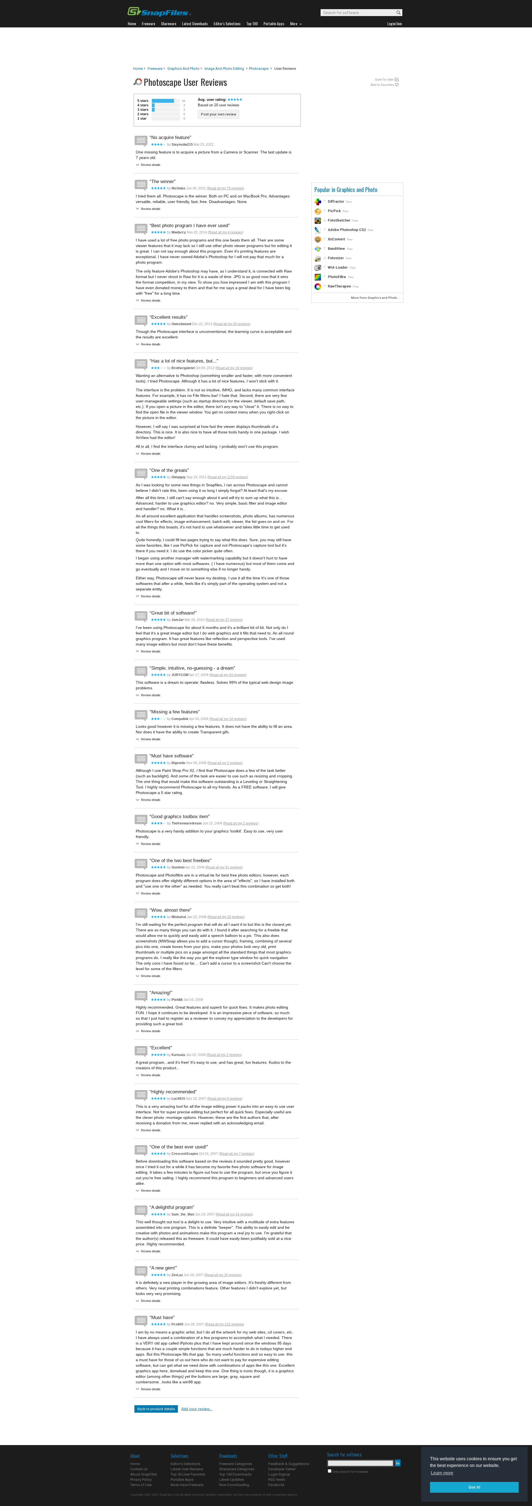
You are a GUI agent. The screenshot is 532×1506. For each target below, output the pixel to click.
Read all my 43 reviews (227, 675)
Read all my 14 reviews (227, 719)
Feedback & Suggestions (288, 1464)
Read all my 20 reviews (231, 324)
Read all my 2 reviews (225, 763)
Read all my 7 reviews (236, 1154)
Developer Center (282, 1469)
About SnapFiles (143, 1474)
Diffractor (336, 201)
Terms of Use (141, 1485)
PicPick (334, 211)
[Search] (396, 13)
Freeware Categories (235, 1464)
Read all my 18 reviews (234, 368)
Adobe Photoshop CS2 (347, 230)
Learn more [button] (442, 1473)
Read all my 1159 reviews (227, 477)
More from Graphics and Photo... (375, 298)
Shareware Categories (236, 1469)
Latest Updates (231, 1479)
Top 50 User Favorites (188, 1474)
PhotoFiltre (337, 277)
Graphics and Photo (183, 68)
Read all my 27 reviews (224, 620)
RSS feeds (276, 1479)
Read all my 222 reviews (224, 1324)
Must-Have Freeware (187, 1485)
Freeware (155, 68)
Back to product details (156, 1409)
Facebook (276, 1485)
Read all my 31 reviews (224, 867)
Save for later (384, 79)
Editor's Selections (185, 1464)
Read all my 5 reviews (224, 1099)
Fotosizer (336, 258)
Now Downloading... (235, 1485)
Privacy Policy (141, 1479)
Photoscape (258, 68)
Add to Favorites (382, 85)
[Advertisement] (266, 46)
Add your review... (197, 1409)
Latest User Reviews (187, 1469)
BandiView (336, 248)
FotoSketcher (339, 220)
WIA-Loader (338, 267)
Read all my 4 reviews (225, 232)
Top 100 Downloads (235, 1474)
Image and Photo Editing (224, 68)
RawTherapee (339, 286)
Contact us (138, 1469)
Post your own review (218, 114)
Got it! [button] (474, 1487)
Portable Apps (182, 1479)
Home (138, 68)
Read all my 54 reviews (234, 1214)
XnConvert (336, 239)
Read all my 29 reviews (226, 917)
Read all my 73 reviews (225, 188)
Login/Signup (279, 1474)
